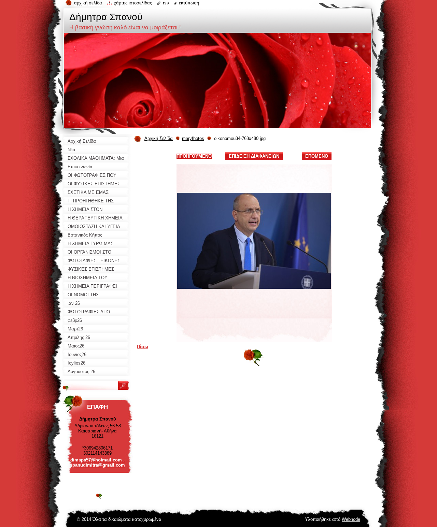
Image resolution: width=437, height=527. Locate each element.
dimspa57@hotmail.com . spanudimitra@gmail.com (97, 462)
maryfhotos (193, 138)
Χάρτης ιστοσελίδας (133, 2)
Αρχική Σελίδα (158, 138)
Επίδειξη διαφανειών (254, 156)
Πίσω (142, 346)
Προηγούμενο (194, 156)
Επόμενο (316, 156)
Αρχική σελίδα (88, 2)
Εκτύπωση (189, 2)
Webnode (351, 519)
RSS (166, 2)
